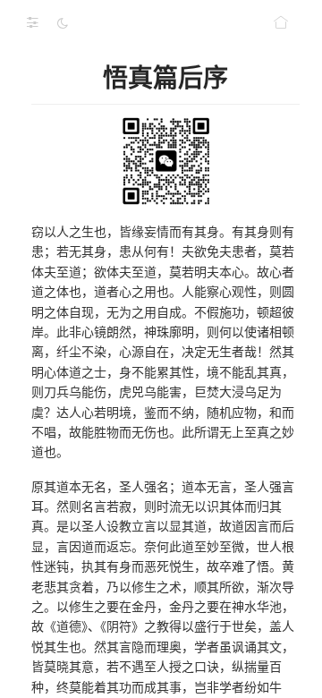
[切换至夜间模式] (62, 22)
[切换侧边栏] (32, 22)
